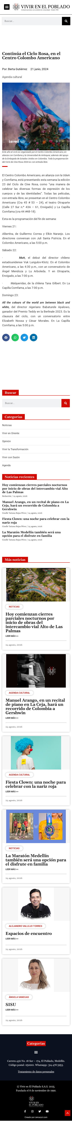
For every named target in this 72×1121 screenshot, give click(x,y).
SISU (11, 1004)
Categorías (36, 1043)
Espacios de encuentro (29, 933)
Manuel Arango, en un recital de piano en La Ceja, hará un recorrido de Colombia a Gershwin (35, 505)
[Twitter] (39, 1111)
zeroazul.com (41, 1117)
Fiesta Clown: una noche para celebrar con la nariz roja (35, 521)
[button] (7, 7)
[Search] (66, 21)
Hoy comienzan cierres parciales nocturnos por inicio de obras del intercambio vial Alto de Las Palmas (35, 488)
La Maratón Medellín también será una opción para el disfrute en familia (31, 534)
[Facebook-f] (24, 1111)
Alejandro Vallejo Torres (25, 926)
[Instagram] (32, 1111)
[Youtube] (47, 1111)
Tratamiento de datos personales (36, 1071)
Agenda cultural (12, 77)
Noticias (14, 606)
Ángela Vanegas (19, 997)
